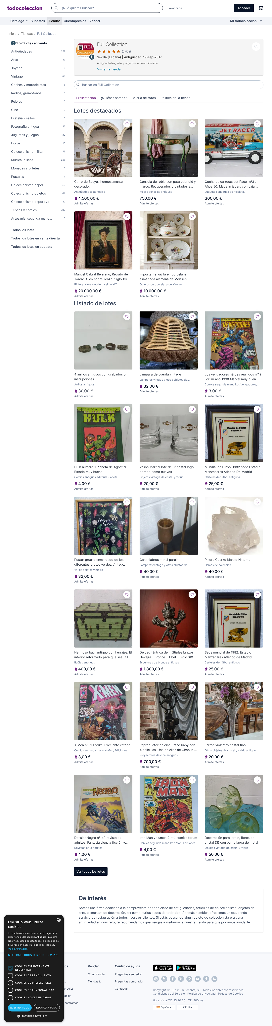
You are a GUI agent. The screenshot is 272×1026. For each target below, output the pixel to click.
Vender (94, 21)
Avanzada (175, 8)
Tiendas (54, 21)
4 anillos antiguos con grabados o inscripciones (100, 376)
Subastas (38, 21)
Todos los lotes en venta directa (35, 238)
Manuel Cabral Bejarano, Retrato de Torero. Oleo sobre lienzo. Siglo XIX (101, 276)
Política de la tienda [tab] (175, 98)
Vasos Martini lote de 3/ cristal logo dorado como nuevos (167, 469)
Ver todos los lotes (90, 871)
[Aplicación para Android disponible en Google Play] (186, 968)
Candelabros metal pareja (159, 560)
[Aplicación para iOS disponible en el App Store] (163, 968)
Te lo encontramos (66, 1003)
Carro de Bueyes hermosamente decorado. (98, 184)
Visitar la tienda (109, 69)
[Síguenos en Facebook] (173, 979)
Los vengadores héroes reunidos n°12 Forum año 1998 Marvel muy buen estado (233, 376)
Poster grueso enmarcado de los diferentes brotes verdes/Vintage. (99, 562)
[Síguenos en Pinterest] (189, 979)
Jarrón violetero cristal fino (225, 745)
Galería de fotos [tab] (143, 98)
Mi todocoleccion (243, 21)
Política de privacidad (201, 993)
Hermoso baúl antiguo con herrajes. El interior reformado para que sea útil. (103, 654)
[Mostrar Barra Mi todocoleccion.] (260, 21)
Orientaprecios (75, 21)
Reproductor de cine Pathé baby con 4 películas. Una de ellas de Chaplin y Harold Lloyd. (168, 747)
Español (165, 1007)
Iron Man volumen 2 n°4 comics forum (168, 838)
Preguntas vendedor (128, 974)
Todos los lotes (22, 230)
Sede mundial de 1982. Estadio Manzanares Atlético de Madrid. (228, 654)
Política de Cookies (230, 993)
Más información (18, 948)
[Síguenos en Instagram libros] (164, 979)
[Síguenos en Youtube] (198, 979)
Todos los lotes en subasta (31, 247)
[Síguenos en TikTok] (206, 979)
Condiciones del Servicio (169, 993)
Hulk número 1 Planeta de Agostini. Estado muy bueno (100, 469)
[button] (34, 957)
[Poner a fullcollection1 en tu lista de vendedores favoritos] (256, 46)
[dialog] (34, 968)
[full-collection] (85, 50)
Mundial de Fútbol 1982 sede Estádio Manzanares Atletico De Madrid (232, 469)
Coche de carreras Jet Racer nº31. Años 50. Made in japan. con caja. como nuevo (230, 184)
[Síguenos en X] (181, 979)
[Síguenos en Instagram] (156, 979)
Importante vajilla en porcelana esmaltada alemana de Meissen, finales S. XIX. (163, 276)
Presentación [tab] (86, 98)
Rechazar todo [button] (46, 1007)
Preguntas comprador (129, 981)
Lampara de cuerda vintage (160, 374)
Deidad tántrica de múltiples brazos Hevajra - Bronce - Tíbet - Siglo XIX (167, 654)
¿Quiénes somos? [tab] (114, 98)
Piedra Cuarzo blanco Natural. (227, 560)
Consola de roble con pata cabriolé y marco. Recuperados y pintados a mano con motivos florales (168, 184)
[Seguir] (126, 123)
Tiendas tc (95, 981)
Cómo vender (96, 974)
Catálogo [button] (17, 21)
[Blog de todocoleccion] (214, 979)
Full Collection (112, 44)
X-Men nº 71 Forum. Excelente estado (102, 745)
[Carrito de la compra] (260, 8)
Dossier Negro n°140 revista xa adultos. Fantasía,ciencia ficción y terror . (99, 840)
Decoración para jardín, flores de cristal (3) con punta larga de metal (231, 840)
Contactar (121, 988)
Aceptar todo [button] (20, 1007)
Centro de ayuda (127, 966)
